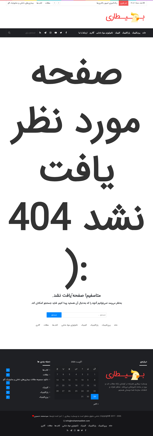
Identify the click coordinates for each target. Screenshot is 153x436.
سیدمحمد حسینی (41, 416)
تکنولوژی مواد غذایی (104, 33)
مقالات (47, 3)
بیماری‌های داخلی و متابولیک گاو (21, 3)
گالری (91, 33)
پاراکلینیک (126, 33)
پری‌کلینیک (136, 33)
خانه (144, 33)
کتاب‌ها (39, 3)
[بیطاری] (125, 17)
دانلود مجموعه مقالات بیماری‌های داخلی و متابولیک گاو (25, 379)
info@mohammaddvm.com (78, 421)
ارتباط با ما (83, 33)
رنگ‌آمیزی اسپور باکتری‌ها (107, 3)
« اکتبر (96, 404)
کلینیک (117, 33)
